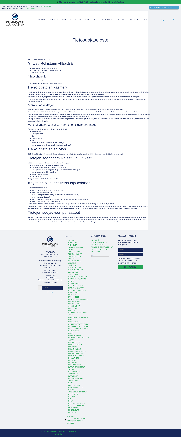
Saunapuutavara (75, 270)
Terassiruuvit (74, 252)
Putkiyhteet (73, 297)
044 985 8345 (46, 6)
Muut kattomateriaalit (78, 317)
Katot (95, 20)
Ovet (70, 315)
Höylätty (72, 399)
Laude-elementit (75, 344)
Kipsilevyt (72, 360)
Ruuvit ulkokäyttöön (77, 279)
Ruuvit (71, 281)
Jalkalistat (73, 394)
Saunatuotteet (75, 267)
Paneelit (72, 310)
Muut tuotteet (108, 20)
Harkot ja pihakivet (76, 405)
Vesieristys (73, 240)
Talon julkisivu (74, 256)
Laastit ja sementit (76, 356)
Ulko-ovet (72, 245)
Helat (70, 401)
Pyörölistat (73, 292)
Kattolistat (73, 376)
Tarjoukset (54, 20)
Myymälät (122, 20)
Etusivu (41, 20)
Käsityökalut (74, 385)
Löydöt (145, 20)
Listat (70, 333)
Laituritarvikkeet (76, 353)
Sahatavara (73, 272)
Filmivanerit (73, 408)
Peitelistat (73, 308)
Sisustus (72, 263)
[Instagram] (52, 292)
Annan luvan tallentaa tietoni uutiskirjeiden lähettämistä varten (129, 261)
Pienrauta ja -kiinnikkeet (78, 299)
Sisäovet (72, 265)
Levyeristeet (74, 342)
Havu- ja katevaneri (76, 403)
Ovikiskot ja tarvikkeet (78, 313)
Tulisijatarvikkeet (76, 247)
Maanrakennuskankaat (78, 326)
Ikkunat (71, 396)
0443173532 (30, 8)
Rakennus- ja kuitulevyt (78, 290)
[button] (162, 19)
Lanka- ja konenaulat (77, 351)
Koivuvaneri (73, 358)
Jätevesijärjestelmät (77, 392)
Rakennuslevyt (82, 20)
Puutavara (67, 20)
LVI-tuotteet (73, 331)
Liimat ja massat (75, 335)
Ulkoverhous (74, 243)
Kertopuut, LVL (74, 365)
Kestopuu (72, 362)
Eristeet (72, 412)
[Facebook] (48, 292)
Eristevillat (73, 410)
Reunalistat (73, 283)
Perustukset (74, 301)
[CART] (173, 19)
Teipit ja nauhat (75, 254)
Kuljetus (134, 20)
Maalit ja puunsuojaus (78, 328)
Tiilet (70, 249)
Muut (70, 319)
